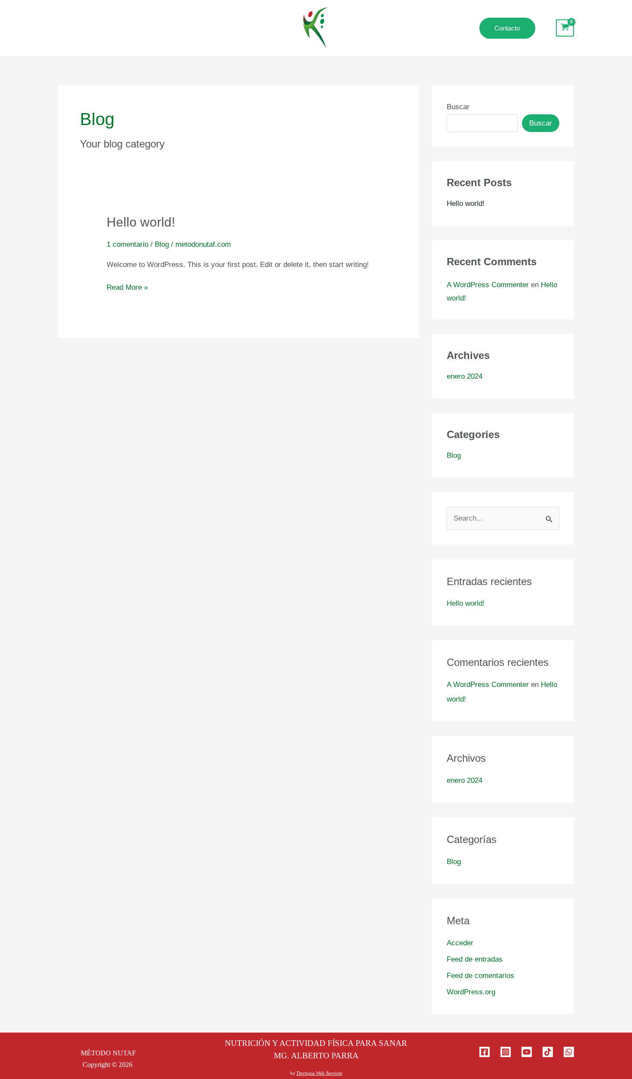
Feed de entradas (475, 959)
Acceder (460, 943)
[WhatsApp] (569, 1052)
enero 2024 (464, 376)
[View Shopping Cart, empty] (565, 28)
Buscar (458, 107)
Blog (162, 244)
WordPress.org (471, 992)
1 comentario (127, 244)
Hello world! (141, 222)
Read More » (127, 286)
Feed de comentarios (480, 976)
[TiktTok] (548, 1052)
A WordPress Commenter (488, 285)
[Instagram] (505, 1052)
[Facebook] (484, 1052)
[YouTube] (527, 1052)
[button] (519, 28)
